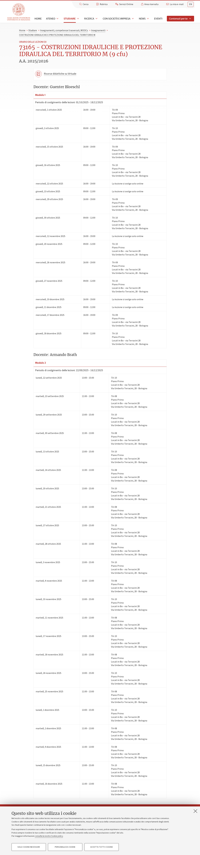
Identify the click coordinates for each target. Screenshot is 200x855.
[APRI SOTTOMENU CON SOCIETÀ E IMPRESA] (132, 18)
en (190, 4)
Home (38, 18)
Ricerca (89, 18)
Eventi (158, 18)
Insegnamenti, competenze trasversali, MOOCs (64, 30)
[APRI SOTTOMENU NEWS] (148, 18)
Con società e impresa (116, 18)
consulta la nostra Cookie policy (49, 836)
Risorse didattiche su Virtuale (60, 74)
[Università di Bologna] (19, 12)
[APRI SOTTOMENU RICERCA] (96, 18)
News (142, 18)
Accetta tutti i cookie (101, 847)
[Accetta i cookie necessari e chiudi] (195, 811)
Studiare (70, 18)
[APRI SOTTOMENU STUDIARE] (78, 18)
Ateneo (50, 18)
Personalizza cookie (65, 847)
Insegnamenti (98, 30)
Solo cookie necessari (28, 847)
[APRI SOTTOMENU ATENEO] (57, 18)
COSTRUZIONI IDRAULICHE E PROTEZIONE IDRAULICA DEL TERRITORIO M (57, 35)
